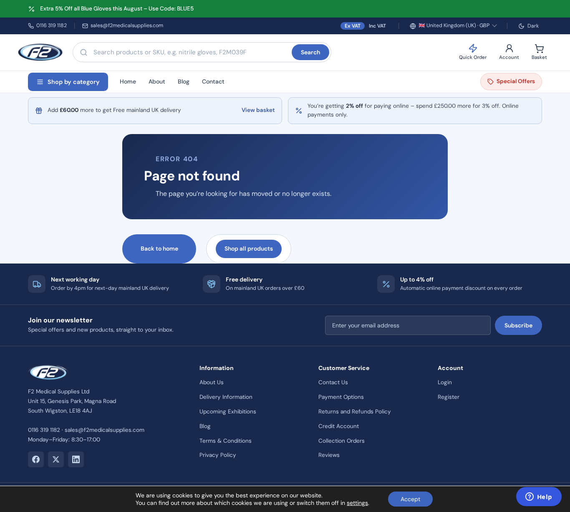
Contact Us (333, 382)
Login (445, 382)
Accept (410, 499)
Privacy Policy (217, 455)
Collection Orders (341, 440)
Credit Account (338, 426)
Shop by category (74, 82)
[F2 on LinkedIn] (76, 459)
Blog (183, 81)
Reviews (329, 455)
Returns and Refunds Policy (354, 411)
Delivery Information (225, 396)
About (157, 81)
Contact (213, 81)
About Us (211, 382)
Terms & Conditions (225, 440)
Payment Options (341, 396)
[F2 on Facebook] (36, 459)
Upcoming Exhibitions (227, 411)
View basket (258, 110)
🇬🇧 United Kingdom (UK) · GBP (454, 25)
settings (357, 503)
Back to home (159, 248)
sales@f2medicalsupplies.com (127, 25)
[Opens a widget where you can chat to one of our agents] (539, 497)
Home (128, 81)
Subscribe (518, 325)
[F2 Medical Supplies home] (40, 52)
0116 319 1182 (51, 25)
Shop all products (248, 248)
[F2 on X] (56, 459)
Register (448, 396)
